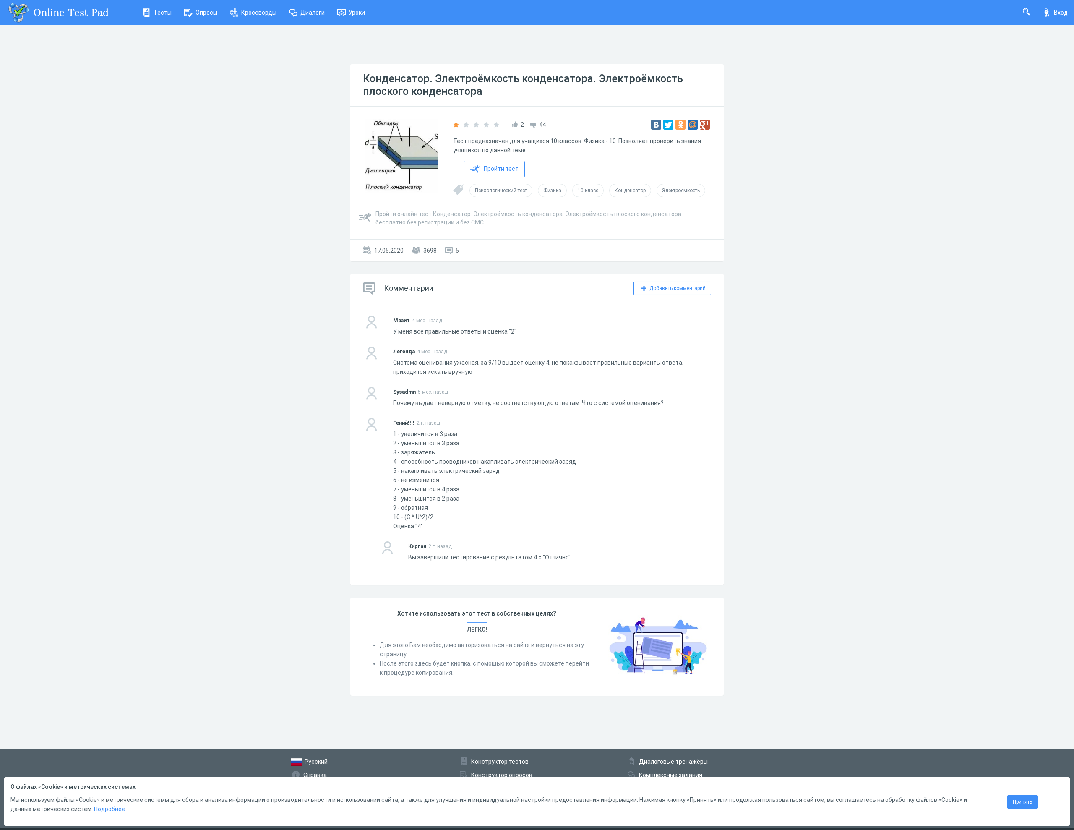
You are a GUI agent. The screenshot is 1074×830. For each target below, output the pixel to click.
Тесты (163, 12)
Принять (1022, 802)
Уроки (357, 12)
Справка (315, 775)
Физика (552, 190)
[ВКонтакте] (656, 125)
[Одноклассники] (680, 125)
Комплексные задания (670, 775)
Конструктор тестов (500, 761)
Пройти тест (501, 168)
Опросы (206, 12)
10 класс (588, 190)
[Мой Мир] (693, 125)
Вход (1061, 12)
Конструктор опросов (501, 775)
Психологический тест (501, 190)
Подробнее (109, 809)
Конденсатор (630, 190)
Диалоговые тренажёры (673, 761)
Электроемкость (681, 190)
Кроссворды (258, 12)
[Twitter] (668, 125)
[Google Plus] (705, 125)
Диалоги (312, 12)
